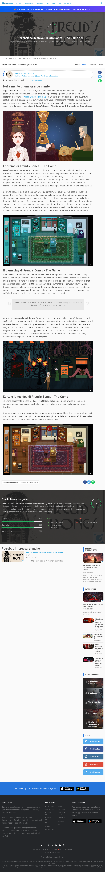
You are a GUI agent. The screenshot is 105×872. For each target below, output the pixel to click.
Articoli (39, 3)
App (60, 3)
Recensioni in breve (62, 813)
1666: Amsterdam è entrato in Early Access (99, 648)
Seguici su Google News (96, 772)
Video (47, 3)
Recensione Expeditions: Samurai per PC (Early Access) (91, 567)
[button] (85, 482)
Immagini (93, 64)
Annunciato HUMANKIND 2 (98, 636)
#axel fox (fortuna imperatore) (29, 482)
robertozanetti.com (52, 852)
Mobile (47, 826)
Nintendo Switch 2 (48, 813)
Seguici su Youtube (96, 764)
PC (27, 80)
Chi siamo (67, 3)
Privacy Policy (46, 857)
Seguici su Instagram (96, 757)
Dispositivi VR (49, 829)
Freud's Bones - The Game (35, 97)
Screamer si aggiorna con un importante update (99, 661)
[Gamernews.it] (7, 3)
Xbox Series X (49, 809)
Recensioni (29, 3)
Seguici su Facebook (96, 749)
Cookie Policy (58, 857)
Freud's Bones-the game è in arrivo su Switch (44, 552)
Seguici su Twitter (96, 741)
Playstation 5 (49, 806)
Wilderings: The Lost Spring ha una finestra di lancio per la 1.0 (99, 623)
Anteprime (61, 818)
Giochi (54, 3)
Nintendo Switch (37, 80)
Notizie (18, 3)
